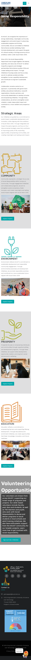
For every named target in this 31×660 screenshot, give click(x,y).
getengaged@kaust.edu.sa (12, 594)
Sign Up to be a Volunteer (11, 540)
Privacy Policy (10, 651)
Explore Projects (7, 218)
